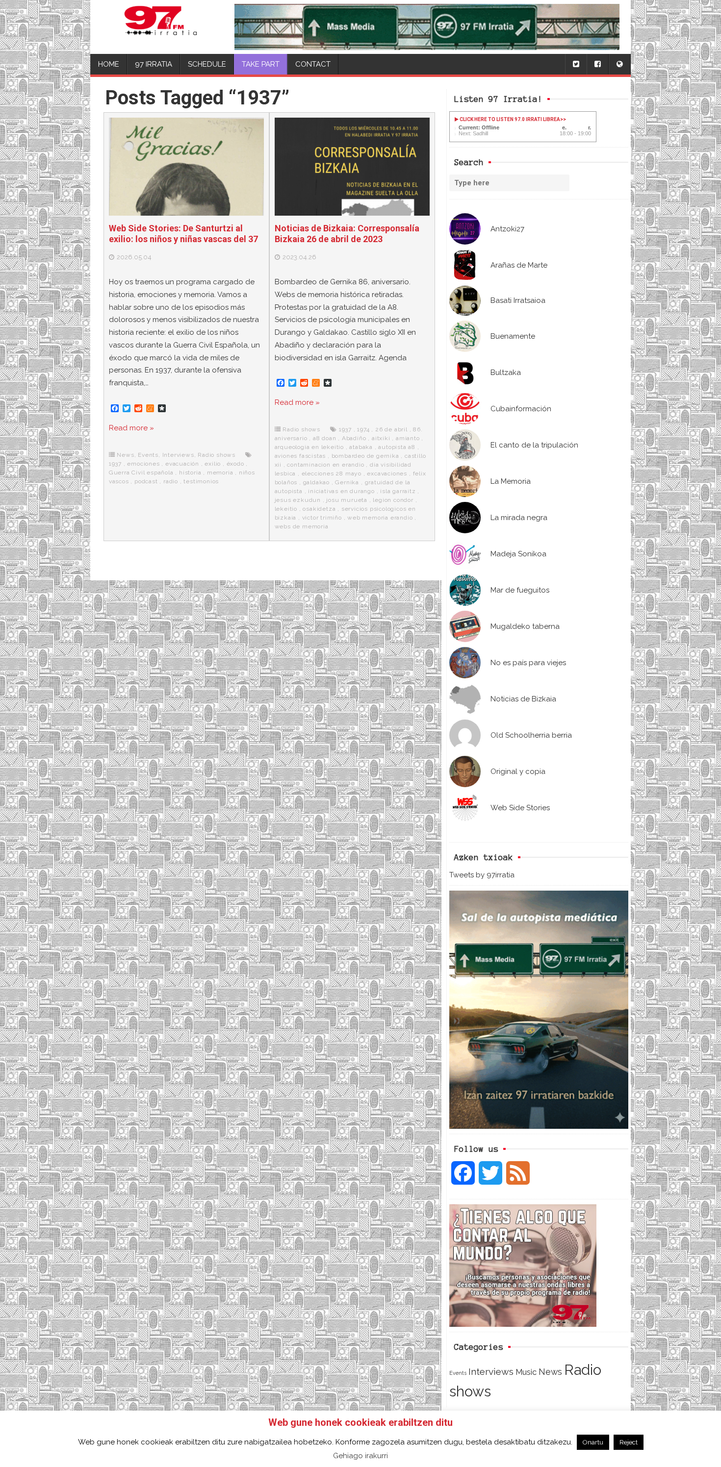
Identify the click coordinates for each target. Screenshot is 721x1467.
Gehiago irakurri (360, 1455)
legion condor (393, 500)
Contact (313, 64)
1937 (115, 463)
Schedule (207, 64)
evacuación (182, 463)
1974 (363, 429)
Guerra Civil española (141, 472)
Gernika (347, 482)
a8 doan (324, 438)
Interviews (491, 1371)
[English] (619, 64)
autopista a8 (396, 447)
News (550, 1372)
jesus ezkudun (298, 500)
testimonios (201, 481)
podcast (146, 481)
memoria (220, 472)
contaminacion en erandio (325, 464)
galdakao (316, 482)
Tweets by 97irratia (482, 874)
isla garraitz (397, 491)
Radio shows (216, 454)
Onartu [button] (593, 1442)
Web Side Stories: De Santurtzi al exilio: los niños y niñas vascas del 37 (183, 233)
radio (170, 481)
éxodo (235, 463)
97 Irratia (153, 64)
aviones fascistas (300, 455)
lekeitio (286, 508)
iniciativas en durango (341, 491)
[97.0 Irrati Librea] (161, 27)
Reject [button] (628, 1442)
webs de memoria (302, 526)
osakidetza (319, 508)
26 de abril (391, 429)
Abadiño (354, 438)
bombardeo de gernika (365, 455)
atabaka (361, 447)
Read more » (131, 427)
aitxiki (381, 438)
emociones (143, 463)
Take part (261, 64)
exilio (213, 463)
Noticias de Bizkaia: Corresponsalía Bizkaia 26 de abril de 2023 (347, 233)
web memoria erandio (379, 517)
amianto (408, 438)
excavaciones (387, 473)
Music (526, 1372)
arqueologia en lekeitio (309, 447)
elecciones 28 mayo (331, 473)
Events (457, 1373)
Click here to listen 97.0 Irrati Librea (509, 119)
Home (108, 64)
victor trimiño (322, 517)
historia (190, 472)
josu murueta (346, 500)
